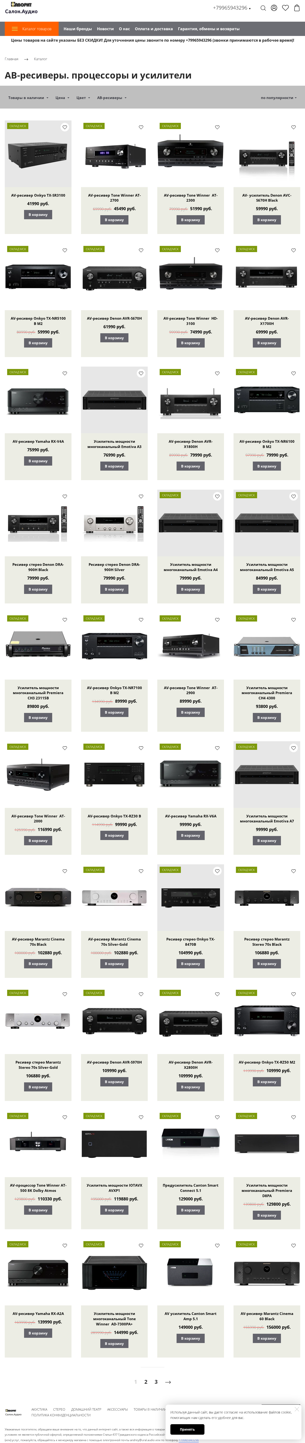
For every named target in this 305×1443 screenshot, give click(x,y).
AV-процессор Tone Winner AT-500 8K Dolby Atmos (38, 1188)
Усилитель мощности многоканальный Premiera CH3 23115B (38, 693)
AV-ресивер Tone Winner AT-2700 (114, 198)
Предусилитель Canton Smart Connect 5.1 (191, 1188)
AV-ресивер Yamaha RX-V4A (38, 441)
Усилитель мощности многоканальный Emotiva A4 (191, 567)
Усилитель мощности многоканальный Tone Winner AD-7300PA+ (114, 1318)
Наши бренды (78, 28)
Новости (105, 28)
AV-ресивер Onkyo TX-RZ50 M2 (267, 1062)
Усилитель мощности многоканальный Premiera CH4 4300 (267, 693)
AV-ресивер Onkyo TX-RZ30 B (114, 816)
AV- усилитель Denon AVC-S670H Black (266, 198)
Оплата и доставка (154, 28)
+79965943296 (232, 7)
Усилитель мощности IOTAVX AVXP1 (114, 1188)
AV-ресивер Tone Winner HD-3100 (190, 321)
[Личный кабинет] (274, 8)
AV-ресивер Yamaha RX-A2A (38, 1313)
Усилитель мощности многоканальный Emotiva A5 (267, 567)
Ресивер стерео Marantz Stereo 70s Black (267, 942)
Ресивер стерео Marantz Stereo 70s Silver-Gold (38, 1065)
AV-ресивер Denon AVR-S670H (114, 318)
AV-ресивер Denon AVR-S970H (114, 1062)
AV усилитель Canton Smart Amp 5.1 (191, 1316)
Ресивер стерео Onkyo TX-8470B (190, 942)
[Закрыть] (297, 1409)
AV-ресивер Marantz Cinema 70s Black (38, 942)
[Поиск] (263, 8)
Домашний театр (86, 1409)
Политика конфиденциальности (61, 1415)
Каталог (40, 58)
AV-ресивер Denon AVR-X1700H (267, 321)
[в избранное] (65, 127)
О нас (124, 28)
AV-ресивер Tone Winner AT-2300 (191, 198)
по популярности (277, 97)
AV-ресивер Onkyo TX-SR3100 (38, 195)
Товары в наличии (150, 1409)
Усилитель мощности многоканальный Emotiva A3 (114, 444)
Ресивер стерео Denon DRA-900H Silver (114, 567)
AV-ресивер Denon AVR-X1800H (191, 444)
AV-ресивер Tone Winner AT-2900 (191, 690)
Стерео (59, 1409)
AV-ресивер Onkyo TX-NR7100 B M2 (114, 690)
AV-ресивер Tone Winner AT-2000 (38, 819)
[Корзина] (297, 8)
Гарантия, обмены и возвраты (209, 28)
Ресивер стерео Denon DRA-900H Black (38, 567)
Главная (11, 58)
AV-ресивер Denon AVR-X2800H (191, 1065)
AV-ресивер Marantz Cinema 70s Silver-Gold (114, 942)
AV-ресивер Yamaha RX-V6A (190, 816)
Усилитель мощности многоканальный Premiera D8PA (267, 1190)
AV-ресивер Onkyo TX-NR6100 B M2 (267, 444)
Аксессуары (117, 1409)
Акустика (39, 1409)
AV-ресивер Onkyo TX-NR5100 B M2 (38, 321)
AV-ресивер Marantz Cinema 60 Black (267, 1316)
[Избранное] (285, 8)
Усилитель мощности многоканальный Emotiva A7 (267, 819)
